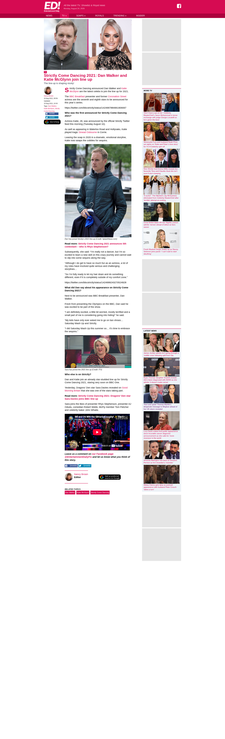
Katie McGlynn (49, 108)
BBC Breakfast (77, 96)
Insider (140, 16)
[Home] (52, 7)
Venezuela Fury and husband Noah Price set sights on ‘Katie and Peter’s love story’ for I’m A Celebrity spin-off (161, 144)
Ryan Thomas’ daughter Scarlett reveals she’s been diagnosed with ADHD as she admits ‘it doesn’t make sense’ (160, 380)
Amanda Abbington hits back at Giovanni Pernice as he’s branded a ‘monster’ (160, 461)
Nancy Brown (48, 96)
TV (64, 16)
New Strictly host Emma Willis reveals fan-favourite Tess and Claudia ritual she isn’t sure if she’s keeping (161, 171)
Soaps (81, 16)
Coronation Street (117, 96)
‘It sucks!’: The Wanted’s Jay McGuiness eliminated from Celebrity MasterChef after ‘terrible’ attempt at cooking (161, 198)
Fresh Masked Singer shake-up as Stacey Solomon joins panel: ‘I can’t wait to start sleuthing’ (161, 251)
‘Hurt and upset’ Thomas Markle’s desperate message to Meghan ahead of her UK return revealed (160, 406)
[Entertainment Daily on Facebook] (179, 6)
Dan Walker (52, 106)
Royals (99, 16)
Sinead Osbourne (88, 132)
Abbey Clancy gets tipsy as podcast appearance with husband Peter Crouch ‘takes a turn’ (160, 487)
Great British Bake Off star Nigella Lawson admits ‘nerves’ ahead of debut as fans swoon (161, 224)
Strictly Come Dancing (100, 492)
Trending (120, 16)
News (49, 16)
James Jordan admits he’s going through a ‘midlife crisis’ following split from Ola (161, 354)
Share (52, 114)
